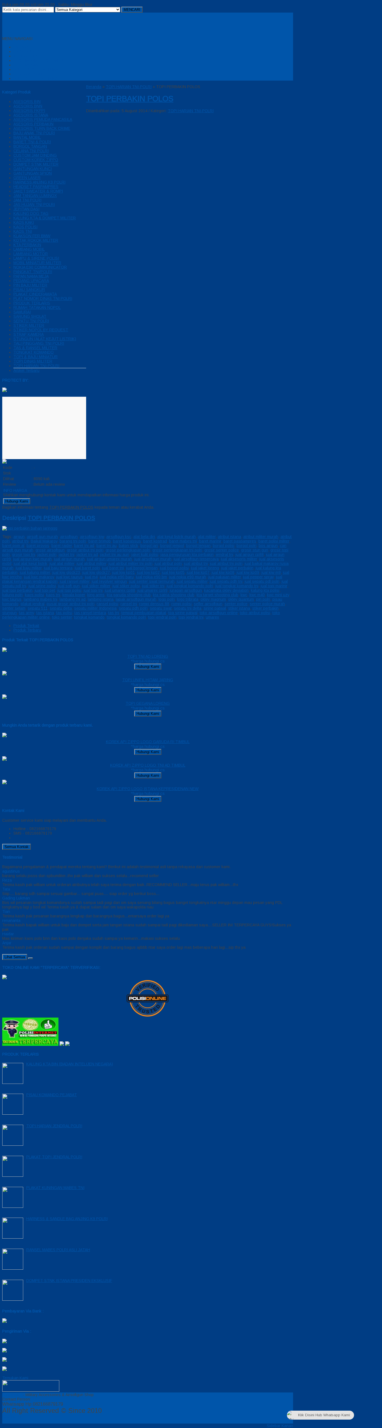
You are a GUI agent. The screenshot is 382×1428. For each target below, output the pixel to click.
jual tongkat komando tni (236, 586)
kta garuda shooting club (129, 595)
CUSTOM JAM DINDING (35, 155)
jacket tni (66, 554)
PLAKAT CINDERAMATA (35, 294)
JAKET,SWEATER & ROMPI (38, 191)
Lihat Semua (14, 957)
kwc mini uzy (278, 595)
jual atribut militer (91, 563)
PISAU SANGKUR (29, 289)
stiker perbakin (265, 608)
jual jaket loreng (205, 568)
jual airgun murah (69, 559)
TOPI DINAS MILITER (32, 361)
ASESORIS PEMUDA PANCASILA (42, 119)
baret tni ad (84, 545)
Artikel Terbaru (26, 370)
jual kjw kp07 (198, 572)
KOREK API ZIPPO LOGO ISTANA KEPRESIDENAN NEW (148, 788)
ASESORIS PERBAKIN (33, 124)
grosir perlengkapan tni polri (177, 550)
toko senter (62, 617)
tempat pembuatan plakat (143, 612)
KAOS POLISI (25, 227)
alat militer (207, 536)
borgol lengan (198, 545)
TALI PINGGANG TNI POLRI (38, 343)
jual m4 (91, 577)
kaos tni (53, 595)
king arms (96, 595)
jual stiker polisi (126, 586)
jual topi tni (93, 590)
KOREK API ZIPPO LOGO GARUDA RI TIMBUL (148, 741)
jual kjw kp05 (173, 572)
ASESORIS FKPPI (29, 110)
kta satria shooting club (173, 595)
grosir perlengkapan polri (128, 550)
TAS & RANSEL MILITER (35, 348)
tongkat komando (89, 617)
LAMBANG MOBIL (29, 249)
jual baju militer (29, 568)
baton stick (128, 545)
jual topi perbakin (17, 590)
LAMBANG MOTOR (30, 254)
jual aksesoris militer (239, 559)
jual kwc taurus (69, 577)
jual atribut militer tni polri (130, 563)
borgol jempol (172, 545)
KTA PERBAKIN (27, 245)
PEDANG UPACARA (31, 280)
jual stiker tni (153, 586)
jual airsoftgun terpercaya (196, 559)
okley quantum (241, 599)
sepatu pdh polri (133, 608)
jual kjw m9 (271, 572)
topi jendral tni (191, 617)
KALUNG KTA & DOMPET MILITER (44, 218)
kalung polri (12, 595)
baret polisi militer (273, 541)
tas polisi (64, 612)
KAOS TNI (22, 231)
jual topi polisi (69, 590)
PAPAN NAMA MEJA (31, 276)
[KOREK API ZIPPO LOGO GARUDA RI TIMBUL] (4, 736)
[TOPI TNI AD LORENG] (4, 650)
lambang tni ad (73, 599)
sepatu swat (161, 608)
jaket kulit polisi (144, 554)
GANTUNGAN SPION (32, 173)
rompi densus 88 (154, 604)
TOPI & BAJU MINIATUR (35, 356)
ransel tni (129, 604)
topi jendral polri (162, 617)
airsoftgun (69, 536)
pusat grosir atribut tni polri (71, 604)
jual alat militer (61, 563)
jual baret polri (87, 568)
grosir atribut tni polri (85, 550)
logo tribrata (187, 599)
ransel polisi (107, 604)
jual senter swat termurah (152, 581)
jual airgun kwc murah (32, 559)
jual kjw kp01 (123, 572)
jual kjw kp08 (223, 572)
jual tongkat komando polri (190, 586)
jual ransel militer (74, 581)
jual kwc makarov (39, 577)
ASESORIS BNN (27, 106)
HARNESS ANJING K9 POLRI (39, 182)
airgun (19, 536)
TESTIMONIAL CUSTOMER (38, 60)
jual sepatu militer (192, 581)
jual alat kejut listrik (30, 563)
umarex (212, 617)
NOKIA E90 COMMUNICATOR (40, 267)
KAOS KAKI (23, 222)
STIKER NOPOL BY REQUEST (40, 330)
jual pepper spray (258, 577)
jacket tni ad (87, 554)
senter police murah (267, 604)
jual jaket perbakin (237, 568)
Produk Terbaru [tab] (27, 630)
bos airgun (268, 545)
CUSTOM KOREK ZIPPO (35, 160)
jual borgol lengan (142, 568)
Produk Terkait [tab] (26, 625)
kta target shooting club (217, 595)
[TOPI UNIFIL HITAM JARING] (4, 674)
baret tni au (106, 545)
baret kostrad (155, 541)
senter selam (13, 608)
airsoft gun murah (42, 536)
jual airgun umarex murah (109, 559)
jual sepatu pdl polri (262, 581)
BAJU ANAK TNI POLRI (34, 133)
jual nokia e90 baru (117, 577)
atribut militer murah (260, 536)
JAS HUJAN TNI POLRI (34, 204)
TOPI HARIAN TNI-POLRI (36, 365)
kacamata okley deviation (226, 590)
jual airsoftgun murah (152, 559)
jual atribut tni (196, 563)
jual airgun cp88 (249, 554)
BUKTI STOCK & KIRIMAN (37, 78)
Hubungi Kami (16, 501)
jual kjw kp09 (248, 572)
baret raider (61, 545)
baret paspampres (239, 541)
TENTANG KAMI (28, 74)
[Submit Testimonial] (30, 958)
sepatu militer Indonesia (95, 608)
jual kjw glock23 (66, 572)
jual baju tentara (58, 568)
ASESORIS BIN (27, 101)
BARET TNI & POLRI (32, 142)
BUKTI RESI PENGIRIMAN (37, 69)
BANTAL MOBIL (27, 137)
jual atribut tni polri (226, 563)
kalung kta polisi (265, 590)
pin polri (263, 599)
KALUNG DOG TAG (30, 213)
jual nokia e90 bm (151, 577)
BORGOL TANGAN (30, 146)
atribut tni (20, 541)
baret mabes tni (183, 541)
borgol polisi (223, 545)
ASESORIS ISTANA (30, 115)
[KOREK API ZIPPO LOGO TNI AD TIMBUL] (4, 759)
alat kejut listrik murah (176, 536)
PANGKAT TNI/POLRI (32, 271)
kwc (243, 595)
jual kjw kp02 (148, 572)
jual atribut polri (168, 563)
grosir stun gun (254, 550)
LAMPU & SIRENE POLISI (36, 258)
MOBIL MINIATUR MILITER (37, 262)
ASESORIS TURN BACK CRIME (41, 128)
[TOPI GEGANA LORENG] (4, 697)
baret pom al (13, 545)
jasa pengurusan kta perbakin (187, 554)
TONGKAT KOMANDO (33, 352)
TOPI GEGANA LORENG (148, 703)
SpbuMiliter (12, 1394)
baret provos (38, 545)
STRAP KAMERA (28, 334)
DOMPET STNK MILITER (35, 164)
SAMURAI (22, 312)
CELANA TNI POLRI (31, 151)
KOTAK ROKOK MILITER (35, 240)
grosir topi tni (23, 554)
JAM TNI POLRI (27, 200)
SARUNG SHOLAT (29, 316)
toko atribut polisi (255, 612)
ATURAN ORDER (28, 56)
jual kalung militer (35, 572)
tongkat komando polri (126, 617)
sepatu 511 (38, 608)
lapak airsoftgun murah (136, 599)
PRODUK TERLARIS (31, 303)
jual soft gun (69, 586)
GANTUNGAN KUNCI (32, 168)
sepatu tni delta (187, 608)
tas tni (113, 612)
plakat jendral (32, 604)
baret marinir (210, 541)
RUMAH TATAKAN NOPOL (37, 307)
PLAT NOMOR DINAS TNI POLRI (42, 298)
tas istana (45, 612)
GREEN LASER (27, 177)
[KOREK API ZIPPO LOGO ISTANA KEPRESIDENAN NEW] (4, 783)
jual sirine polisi (42, 586)
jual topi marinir (274, 586)
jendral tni (224, 554)
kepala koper (73, 595)
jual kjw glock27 (96, 572)
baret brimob (99, 541)
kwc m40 (257, 595)
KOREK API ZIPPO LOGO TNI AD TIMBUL (147, 765)
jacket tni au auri (114, 554)
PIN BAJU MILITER (30, 285)
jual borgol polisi (174, 568)
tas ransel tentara (90, 612)
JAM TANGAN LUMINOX (35, 195)
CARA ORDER (26, 51)
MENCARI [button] (132, 10)
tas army (26, 612)
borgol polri (246, 545)
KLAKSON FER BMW (31, 236)
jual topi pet (45, 590)
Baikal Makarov (44, 541)
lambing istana (101, 599)
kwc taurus (12, 599)
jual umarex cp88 (120, 590)
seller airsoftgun (208, 604)
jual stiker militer (96, 586)
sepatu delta (61, 608)
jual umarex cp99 (152, 590)
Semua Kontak (16, 847)
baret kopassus (127, 541)
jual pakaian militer (224, 577)
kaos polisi (34, 595)
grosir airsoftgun (50, 550)
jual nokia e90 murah (187, 577)
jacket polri (46, 554)
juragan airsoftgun (186, 590)
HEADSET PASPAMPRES (35, 186)
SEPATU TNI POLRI (31, 321)
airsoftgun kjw (92, 536)
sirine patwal (215, 608)
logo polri (167, 599)
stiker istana (239, 608)
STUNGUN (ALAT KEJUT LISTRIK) (44, 339)
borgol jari (149, 545)
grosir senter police (221, 550)
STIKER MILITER (28, 325)
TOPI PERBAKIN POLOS (129, 98)
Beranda (22, 47)
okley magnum (213, 599)
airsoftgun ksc (118, 536)
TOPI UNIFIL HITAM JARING (147, 680)
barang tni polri (73, 541)
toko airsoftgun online (219, 612)
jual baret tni (113, 568)
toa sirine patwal (182, 612)
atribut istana (229, 536)
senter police (236, 604)
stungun (9, 612)
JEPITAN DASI (26, 209)
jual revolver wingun (109, 581)
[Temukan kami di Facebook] (30, 1390)
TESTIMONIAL (26, 65)
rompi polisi (181, 604)
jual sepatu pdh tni (226, 581)
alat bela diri (144, 536)
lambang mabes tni (40, 599)
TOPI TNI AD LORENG (147, 656)
